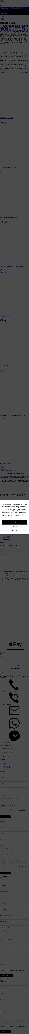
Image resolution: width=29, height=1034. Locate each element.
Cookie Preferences (9, 514)
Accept (14, 522)
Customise (14, 530)
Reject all (14, 526)
